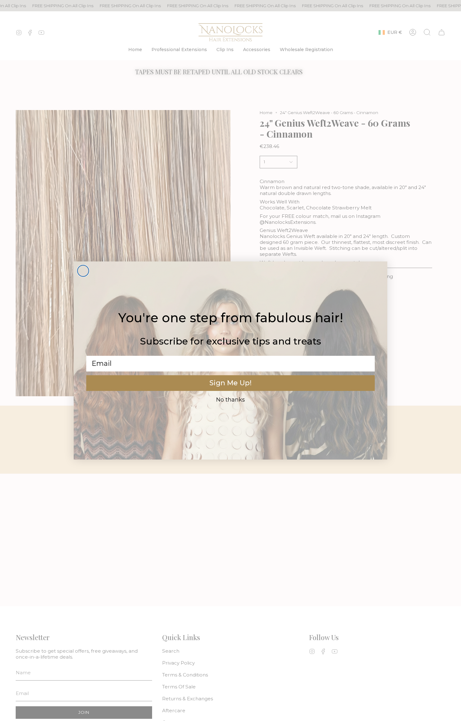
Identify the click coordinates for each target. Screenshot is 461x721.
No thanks (230, 399)
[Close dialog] (83, 270)
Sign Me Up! (230, 383)
